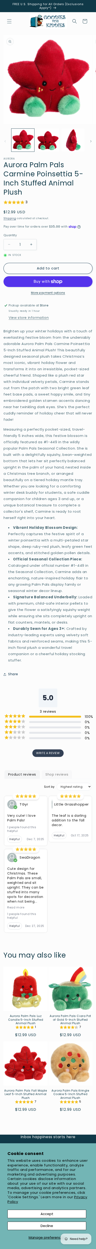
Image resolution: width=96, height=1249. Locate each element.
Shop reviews (56, 774)
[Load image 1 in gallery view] (22, 140)
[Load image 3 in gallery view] (73, 140)
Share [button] (13, 674)
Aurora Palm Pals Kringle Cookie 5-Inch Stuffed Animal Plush (70, 1094)
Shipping (9, 218)
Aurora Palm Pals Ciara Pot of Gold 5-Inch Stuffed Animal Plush (70, 1019)
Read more (15, 907)
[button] (9, 21)
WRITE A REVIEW (48, 753)
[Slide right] (91, 141)
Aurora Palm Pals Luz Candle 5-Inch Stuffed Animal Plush (25, 1019)
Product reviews (22, 774)
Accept (47, 1213)
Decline (47, 1225)
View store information (29, 317)
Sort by (49, 787)
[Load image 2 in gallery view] (48, 140)
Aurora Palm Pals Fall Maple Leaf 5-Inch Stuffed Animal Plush (25, 1094)
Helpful (14, 839)
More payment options (48, 293)
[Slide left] (5, 141)
